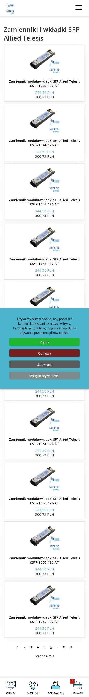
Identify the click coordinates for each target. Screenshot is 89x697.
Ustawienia (44, 364)
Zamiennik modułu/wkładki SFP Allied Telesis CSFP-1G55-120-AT (44, 560)
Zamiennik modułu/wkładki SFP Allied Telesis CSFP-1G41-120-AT (44, 142)
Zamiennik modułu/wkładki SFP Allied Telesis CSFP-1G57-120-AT (44, 619)
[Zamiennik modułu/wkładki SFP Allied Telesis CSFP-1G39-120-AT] (44, 61)
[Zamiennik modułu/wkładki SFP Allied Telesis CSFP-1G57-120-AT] (44, 597)
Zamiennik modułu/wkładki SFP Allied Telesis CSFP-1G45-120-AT (44, 261)
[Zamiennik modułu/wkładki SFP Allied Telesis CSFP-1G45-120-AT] (44, 238)
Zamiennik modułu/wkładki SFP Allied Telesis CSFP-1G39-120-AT (44, 83)
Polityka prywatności (44, 375)
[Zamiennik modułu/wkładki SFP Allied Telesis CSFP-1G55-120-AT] (44, 537)
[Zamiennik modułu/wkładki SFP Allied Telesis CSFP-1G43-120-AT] (44, 179)
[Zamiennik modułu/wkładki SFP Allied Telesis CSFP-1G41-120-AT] (44, 120)
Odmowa (44, 353)
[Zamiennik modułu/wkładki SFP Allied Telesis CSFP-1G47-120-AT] (44, 298)
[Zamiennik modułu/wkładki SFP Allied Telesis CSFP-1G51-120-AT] (44, 419)
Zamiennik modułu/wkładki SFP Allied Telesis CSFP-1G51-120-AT (44, 441)
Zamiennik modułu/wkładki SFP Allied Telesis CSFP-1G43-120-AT (44, 202)
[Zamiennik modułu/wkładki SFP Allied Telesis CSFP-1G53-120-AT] (44, 478)
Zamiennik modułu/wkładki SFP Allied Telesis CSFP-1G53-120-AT (44, 501)
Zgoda (44, 342)
